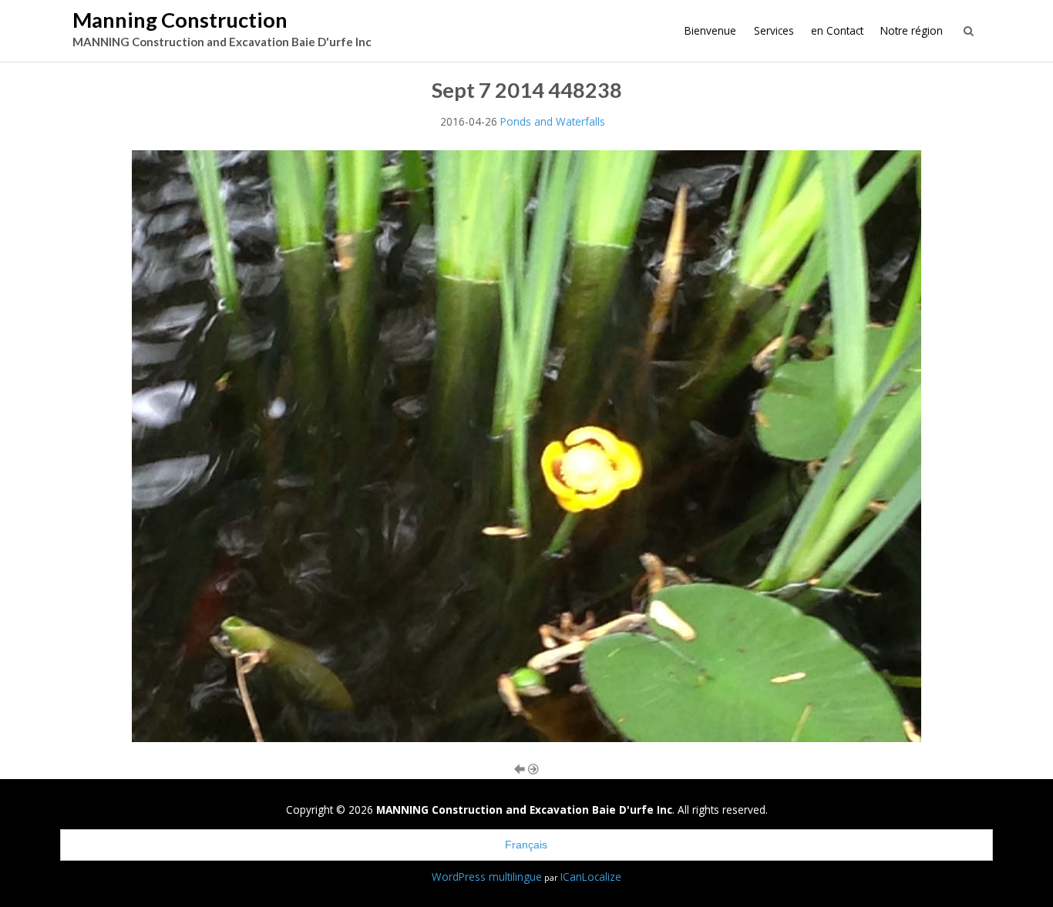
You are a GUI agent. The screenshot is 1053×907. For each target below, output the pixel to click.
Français (526, 845)
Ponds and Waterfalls (552, 121)
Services (774, 30)
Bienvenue (710, 30)
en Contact (837, 30)
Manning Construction (180, 19)
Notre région (911, 30)
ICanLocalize (590, 876)
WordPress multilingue (487, 876)
